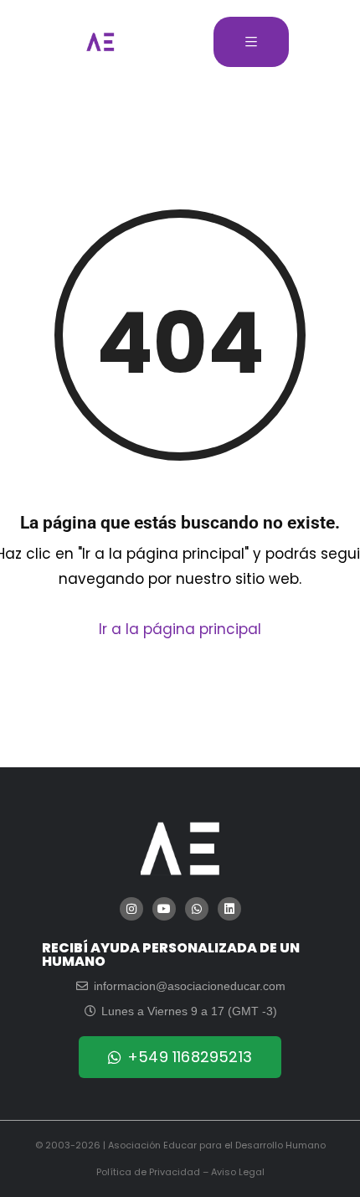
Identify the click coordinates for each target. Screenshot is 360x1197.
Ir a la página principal (180, 629)
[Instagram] (131, 909)
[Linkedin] (229, 909)
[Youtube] (164, 909)
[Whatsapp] (196, 909)
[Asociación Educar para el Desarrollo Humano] (100, 42)
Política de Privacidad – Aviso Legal (180, 1172)
